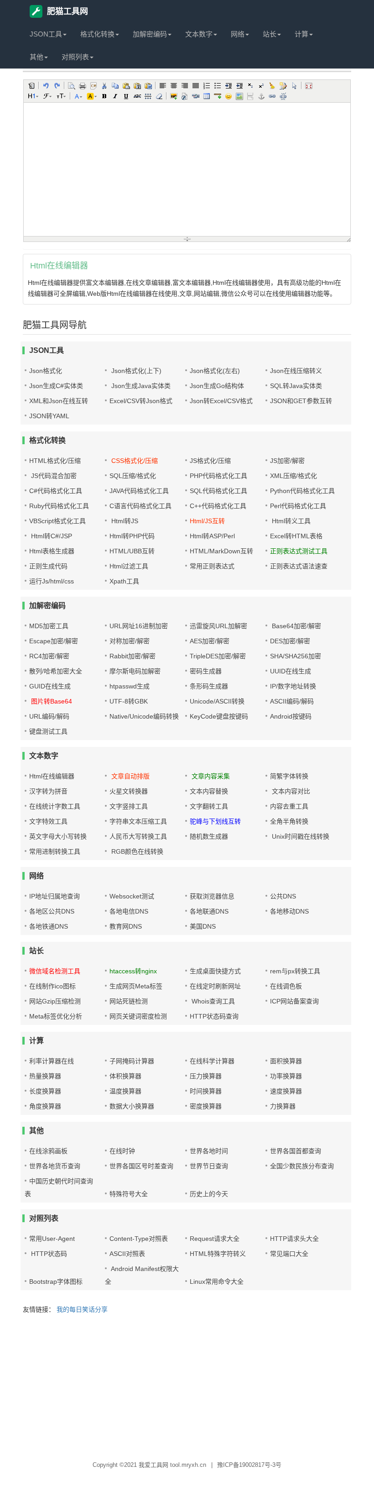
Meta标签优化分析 (55, 1016)
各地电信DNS (128, 911)
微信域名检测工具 (54, 971)
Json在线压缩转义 (296, 370)
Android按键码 (291, 716)
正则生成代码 (48, 566)
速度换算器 (286, 1091)
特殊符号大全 (128, 1194)
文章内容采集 (210, 776)
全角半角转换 (289, 821)
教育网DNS (125, 926)
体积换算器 (125, 1076)
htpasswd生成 (129, 686)
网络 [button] (237, 34)
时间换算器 (206, 1091)
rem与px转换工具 (295, 971)
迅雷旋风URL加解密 (218, 626)
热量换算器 (45, 1076)
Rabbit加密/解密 (132, 656)
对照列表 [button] (75, 57)
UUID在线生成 (290, 671)
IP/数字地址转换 (293, 686)
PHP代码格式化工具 (218, 475)
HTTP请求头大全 (294, 1238)
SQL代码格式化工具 (218, 490)
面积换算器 (286, 1061)
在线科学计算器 (212, 1061)
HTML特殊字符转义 (218, 1253)
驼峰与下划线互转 (215, 821)
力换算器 (283, 1106)
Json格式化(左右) (215, 370)
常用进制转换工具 (54, 851)
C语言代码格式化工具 (140, 506)
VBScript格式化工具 (57, 521)
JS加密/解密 (287, 460)
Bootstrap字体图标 (56, 1281)
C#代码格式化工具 (55, 490)
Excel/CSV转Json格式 (140, 400)
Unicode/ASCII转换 (217, 701)
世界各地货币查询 (54, 1166)
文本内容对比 (290, 791)
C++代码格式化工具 (218, 506)
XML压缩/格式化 (293, 475)
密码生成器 (206, 671)
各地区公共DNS (51, 911)
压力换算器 (206, 1076)
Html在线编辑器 (51, 776)
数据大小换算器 (131, 1106)
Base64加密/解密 (295, 626)
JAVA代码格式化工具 (139, 490)
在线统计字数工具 (54, 806)
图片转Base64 (50, 701)
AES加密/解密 (209, 641)
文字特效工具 (48, 821)
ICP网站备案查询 (294, 1001)
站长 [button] (269, 34)
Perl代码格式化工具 (298, 506)
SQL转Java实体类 (296, 385)
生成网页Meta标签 (135, 986)
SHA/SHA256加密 (295, 656)
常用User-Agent (52, 1238)
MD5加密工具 (48, 626)
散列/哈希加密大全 (55, 671)
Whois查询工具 (212, 1001)
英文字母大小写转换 (58, 836)
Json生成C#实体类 (56, 385)
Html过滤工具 (128, 566)
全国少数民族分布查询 (302, 1166)
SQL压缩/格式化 (132, 475)
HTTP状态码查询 (214, 1016)
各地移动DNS (289, 911)
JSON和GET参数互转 (301, 400)
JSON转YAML (49, 416)
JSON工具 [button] (46, 34)
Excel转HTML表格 (296, 536)
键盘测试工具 (48, 731)
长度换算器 (45, 1091)
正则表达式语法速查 (298, 566)
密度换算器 (206, 1106)
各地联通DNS (209, 911)
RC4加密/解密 (49, 656)
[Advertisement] (187, 1388)
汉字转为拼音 (48, 791)
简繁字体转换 (289, 776)
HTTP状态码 (48, 1253)
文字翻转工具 (209, 806)
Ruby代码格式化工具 (59, 506)
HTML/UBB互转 (132, 551)
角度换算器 (45, 1106)
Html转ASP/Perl (212, 536)
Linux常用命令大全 (217, 1281)
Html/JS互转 (207, 521)
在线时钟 (122, 1151)
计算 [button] (301, 34)
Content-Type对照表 (138, 1238)
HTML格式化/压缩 (55, 460)
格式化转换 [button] (97, 34)
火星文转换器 (128, 791)
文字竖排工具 (128, 806)
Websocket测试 (131, 896)
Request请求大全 (214, 1238)
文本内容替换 (209, 791)
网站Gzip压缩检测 (55, 1001)
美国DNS (203, 926)
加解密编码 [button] (150, 34)
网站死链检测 (128, 1001)
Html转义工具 (290, 521)
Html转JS (123, 521)
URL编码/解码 (49, 716)
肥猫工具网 (67, 11)
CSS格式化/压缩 (133, 460)
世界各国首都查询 (295, 1151)
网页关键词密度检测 (138, 1016)
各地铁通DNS (48, 926)
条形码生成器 (209, 686)
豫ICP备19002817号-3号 (249, 1464)
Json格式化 (45, 370)
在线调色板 (286, 986)
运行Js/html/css (51, 581)
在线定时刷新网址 (215, 986)
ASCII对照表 (127, 1253)
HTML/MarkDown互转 (221, 551)
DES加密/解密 (290, 641)
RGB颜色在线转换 (136, 851)
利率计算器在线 (51, 1061)
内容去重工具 (289, 806)
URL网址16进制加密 (138, 626)
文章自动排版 (129, 776)
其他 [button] (36, 57)
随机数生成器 (209, 836)
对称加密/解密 (129, 641)
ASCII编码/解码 (292, 701)
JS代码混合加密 (53, 475)
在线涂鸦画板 (48, 1151)
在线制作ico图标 (52, 986)
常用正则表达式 (212, 566)
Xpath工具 (124, 581)
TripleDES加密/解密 (218, 656)
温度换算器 (125, 1091)
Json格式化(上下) (135, 370)
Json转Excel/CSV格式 (221, 400)
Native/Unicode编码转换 (144, 716)
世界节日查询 (209, 1166)
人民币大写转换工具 (138, 836)
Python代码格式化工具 (302, 490)
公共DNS (283, 896)
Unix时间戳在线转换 (299, 836)
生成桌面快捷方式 (215, 971)
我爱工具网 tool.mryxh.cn (172, 1464)
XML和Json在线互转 (58, 400)
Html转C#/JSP (50, 536)
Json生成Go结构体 (217, 385)
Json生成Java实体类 (140, 385)
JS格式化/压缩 (210, 460)
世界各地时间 (209, 1151)
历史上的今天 (209, 1194)
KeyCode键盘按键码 (219, 716)
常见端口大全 (289, 1253)
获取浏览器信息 (212, 896)
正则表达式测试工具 (298, 551)
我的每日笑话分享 (82, 1309)
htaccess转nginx (133, 971)
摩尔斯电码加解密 (135, 671)
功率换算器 (286, 1076)
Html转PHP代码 (132, 536)
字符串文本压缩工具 (138, 821)
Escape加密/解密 (53, 641)
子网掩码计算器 (131, 1061)
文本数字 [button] (199, 34)
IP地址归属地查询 (54, 896)
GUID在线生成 (50, 686)
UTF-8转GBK (128, 701)
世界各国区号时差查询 (141, 1166)
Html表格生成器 (51, 551)
